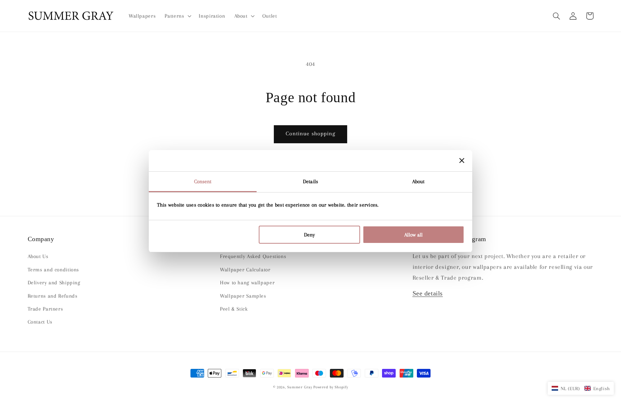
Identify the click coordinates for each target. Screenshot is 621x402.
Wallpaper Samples (243, 296)
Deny (309, 235)
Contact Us (40, 322)
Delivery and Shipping (54, 282)
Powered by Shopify (330, 387)
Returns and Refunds (53, 296)
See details (428, 293)
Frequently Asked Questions (253, 256)
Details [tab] (310, 181)
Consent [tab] (203, 181)
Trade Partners (45, 309)
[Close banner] (461, 160)
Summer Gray (299, 387)
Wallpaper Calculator (245, 269)
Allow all (413, 235)
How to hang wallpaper (247, 282)
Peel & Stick (234, 309)
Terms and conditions (53, 269)
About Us (38, 256)
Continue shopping (310, 133)
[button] (556, 16)
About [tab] (418, 181)
